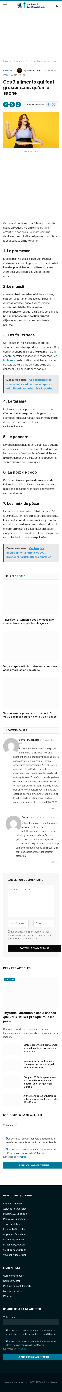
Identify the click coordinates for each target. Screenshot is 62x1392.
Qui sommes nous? (13, 1275)
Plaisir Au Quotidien (13, 1239)
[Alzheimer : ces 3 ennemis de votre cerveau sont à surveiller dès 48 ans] (12, 1100)
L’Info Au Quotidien (13, 1203)
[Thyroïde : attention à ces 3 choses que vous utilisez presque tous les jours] (31, 600)
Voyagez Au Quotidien (15, 1254)
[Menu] (5, 5)
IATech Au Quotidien (14, 1244)
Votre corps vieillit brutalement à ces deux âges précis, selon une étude (30, 668)
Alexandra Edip (34, 70)
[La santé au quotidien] (31, 6)
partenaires (20, 1156)
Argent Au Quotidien (14, 1234)
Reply (54, 808)
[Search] (57, 5)
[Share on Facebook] (6, 104)
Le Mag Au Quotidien (14, 1229)
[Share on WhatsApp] (18, 104)
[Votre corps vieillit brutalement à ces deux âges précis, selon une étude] (31, 646)
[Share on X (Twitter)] (12, 104)
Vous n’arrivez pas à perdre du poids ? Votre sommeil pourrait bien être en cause (30, 714)
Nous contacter (11, 1280)
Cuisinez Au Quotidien (14, 1249)
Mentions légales (12, 1291)
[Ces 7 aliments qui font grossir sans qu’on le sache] (31, 130)
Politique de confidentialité (17, 1286)
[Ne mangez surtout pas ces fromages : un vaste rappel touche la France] (12, 1065)
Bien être (8, 70)
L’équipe (7, 1296)
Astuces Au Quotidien (14, 1208)
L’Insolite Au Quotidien (15, 1213)
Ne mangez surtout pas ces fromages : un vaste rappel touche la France (39, 1064)
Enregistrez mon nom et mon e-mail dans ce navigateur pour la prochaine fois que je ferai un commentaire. (29, 935)
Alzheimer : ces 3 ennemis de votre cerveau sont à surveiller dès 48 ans (41, 1099)
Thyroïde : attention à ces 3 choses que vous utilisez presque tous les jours (28, 621)
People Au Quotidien (14, 1219)
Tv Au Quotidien (11, 1224)
